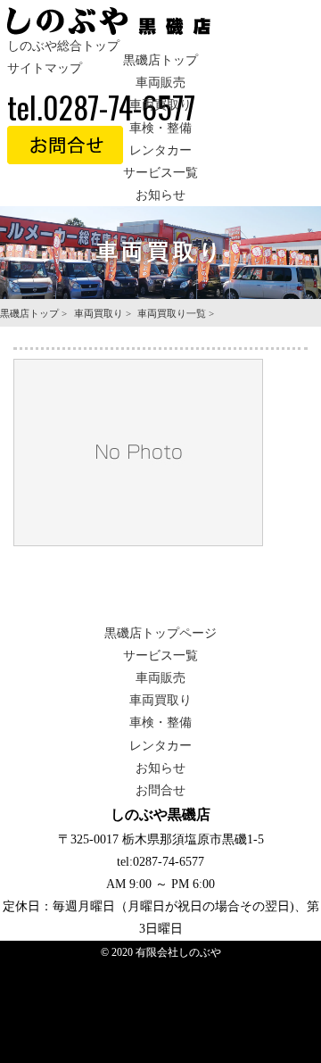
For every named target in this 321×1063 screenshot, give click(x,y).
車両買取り (160, 105)
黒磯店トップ (160, 60)
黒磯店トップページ (160, 633)
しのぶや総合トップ (63, 46)
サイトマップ (44, 68)
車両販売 (160, 82)
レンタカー (160, 150)
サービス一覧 (160, 172)
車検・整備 (160, 128)
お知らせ (160, 195)
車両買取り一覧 (171, 313)
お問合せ (160, 790)
